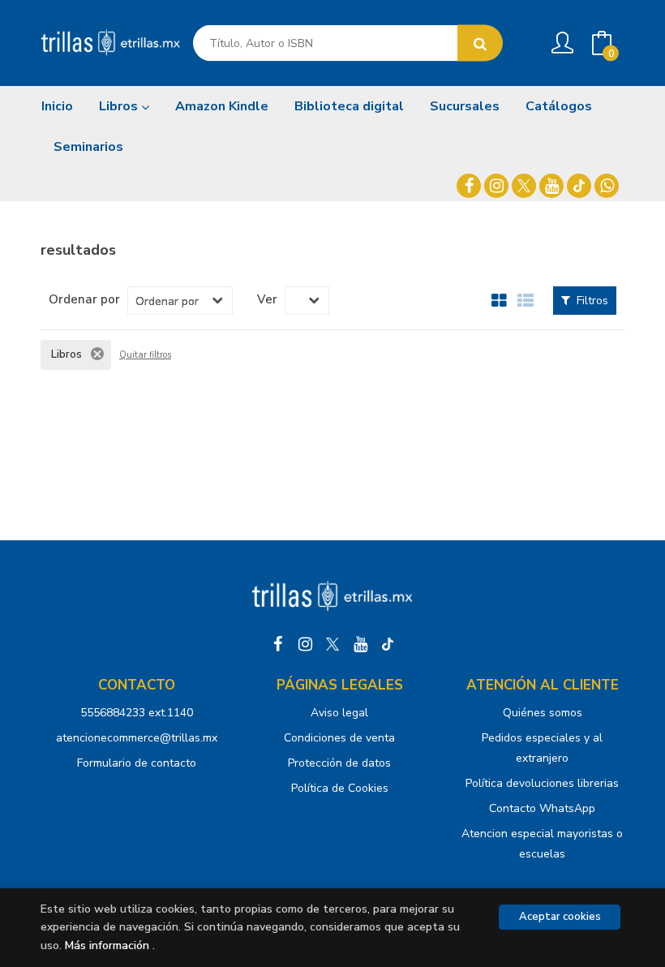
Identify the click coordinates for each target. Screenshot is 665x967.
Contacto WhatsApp (542, 808)
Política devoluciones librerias (542, 783)
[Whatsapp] (606, 186)
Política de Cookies (339, 788)
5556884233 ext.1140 (136, 712)
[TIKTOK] (579, 186)
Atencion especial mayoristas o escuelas (542, 844)
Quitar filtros (145, 355)
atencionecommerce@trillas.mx (136, 738)
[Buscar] (480, 43)
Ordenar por (84, 299)
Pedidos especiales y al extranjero (542, 748)
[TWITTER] (524, 186)
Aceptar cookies (560, 916)
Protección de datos (339, 763)
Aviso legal (339, 712)
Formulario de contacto (136, 763)
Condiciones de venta (339, 738)
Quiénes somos (542, 712)
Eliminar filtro (97, 353)
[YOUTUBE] (551, 186)
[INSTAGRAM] (496, 186)
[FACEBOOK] (469, 186)
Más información (107, 945)
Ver (267, 299)
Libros (120, 106)
